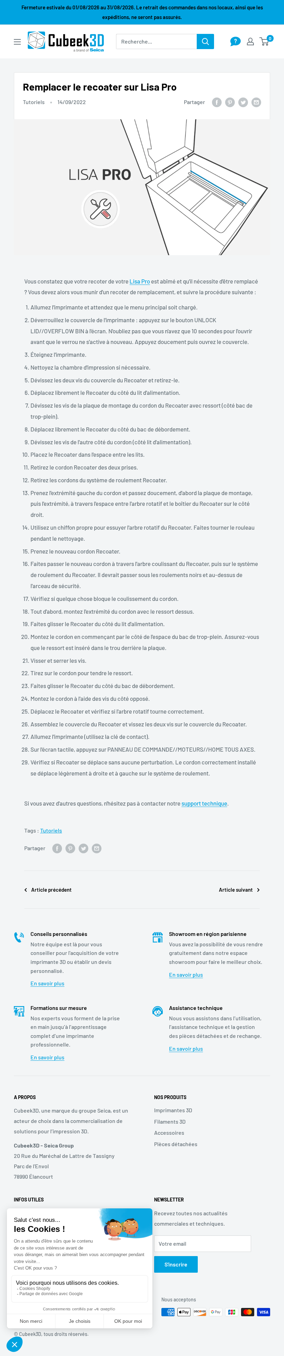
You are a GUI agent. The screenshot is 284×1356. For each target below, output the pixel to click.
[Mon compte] (250, 41)
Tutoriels (34, 102)
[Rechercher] (205, 41)
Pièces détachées (175, 1144)
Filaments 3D (170, 1121)
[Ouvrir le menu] (17, 42)
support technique (204, 803)
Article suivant (236, 889)
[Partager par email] (256, 101)
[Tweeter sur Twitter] (243, 101)
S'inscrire (176, 1264)
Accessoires (169, 1132)
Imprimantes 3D (173, 1110)
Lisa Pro (140, 281)
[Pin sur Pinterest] (230, 101)
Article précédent (51, 889)
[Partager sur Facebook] (217, 101)
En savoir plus (47, 983)
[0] (264, 41)
